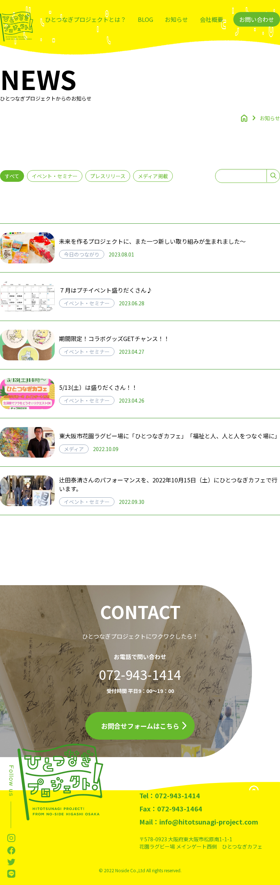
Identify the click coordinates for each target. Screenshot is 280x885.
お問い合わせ (256, 19)
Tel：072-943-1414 (169, 795)
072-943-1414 (140, 674)
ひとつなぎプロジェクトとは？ (85, 19)
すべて (12, 176)
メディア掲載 (153, 176)
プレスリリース (107, 176)
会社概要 (211, 19)
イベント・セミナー (55, 176)
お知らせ (176, 19)
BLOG (145, 19)
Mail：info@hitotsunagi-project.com (198, 821)
